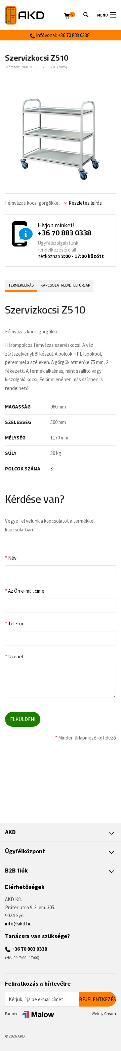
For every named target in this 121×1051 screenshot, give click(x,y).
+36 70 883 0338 (64, 233)
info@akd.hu (18, 923)
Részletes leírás (85, 203)
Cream (110, 1013)
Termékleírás (21, 285)
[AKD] (34, 15)
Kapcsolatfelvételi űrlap (65, 285)
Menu (102, 15)
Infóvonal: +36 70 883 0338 (62, 35)
